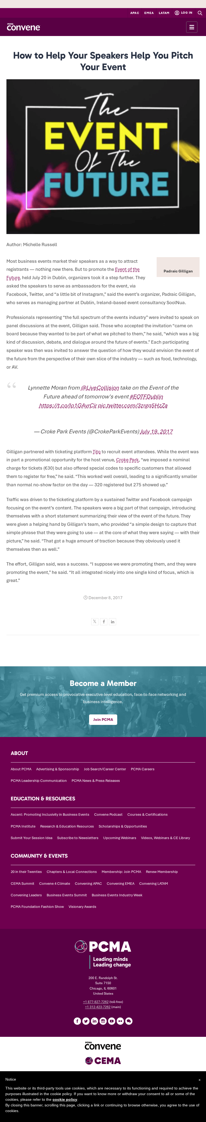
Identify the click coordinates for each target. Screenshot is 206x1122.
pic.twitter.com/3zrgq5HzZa (132, 405)
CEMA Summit (22, 883)
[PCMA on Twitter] (86, 1021)
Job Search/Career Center (105, 769)
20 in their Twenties (26, 871)
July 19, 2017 (156, 431)
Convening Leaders (26, 895)
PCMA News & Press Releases (96, 780)
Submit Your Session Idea (31, 838)
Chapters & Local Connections (72, 871)
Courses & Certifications (147, 814)
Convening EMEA (120, 883)
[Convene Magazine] (23, 27)
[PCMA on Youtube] (111, 1021)
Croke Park (127, 460)
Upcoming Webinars (119, 838)
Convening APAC (88, 883)
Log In (186, 13)
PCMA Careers (142, 769)
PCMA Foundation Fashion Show (37, 906)
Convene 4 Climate (54, 883)
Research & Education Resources (67, 826)
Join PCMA (103, 719)
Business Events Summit (67, 895)
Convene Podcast (108, 814)
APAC (134, 13)
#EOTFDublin (146, 396)
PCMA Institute (23, 826)
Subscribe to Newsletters (77, 838)
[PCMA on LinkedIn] (94, 1021)
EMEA (149, 13)
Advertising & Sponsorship (57, 769)
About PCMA (21, 769)
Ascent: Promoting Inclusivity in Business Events (50, 814)
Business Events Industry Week (117, 895)
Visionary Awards (82, 906)
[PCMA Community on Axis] (129, 1021)
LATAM (164, 13)
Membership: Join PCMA (121, 871)
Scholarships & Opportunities (123, 826)
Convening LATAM (153, 883)
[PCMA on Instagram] (103, 1021)
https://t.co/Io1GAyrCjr (68, 405)
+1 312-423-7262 (98, 1007)
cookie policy (65, 1099)
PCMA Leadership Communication (39, 780)
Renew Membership (162, 871)
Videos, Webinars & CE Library (165, 838)
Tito (97, 452)
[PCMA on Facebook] (77, 1021)
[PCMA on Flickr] (120, 1021)
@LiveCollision (100, 387)
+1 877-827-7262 (96, 1002)
